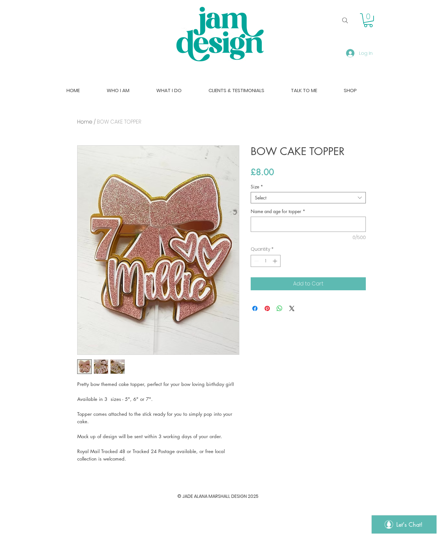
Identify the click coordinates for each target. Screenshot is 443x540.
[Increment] (275, 261)
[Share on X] (292, 308)
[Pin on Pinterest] (267, 308)
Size (257, 186)
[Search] (345, 20)
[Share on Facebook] (255, 308)
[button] (368, 20)
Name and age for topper (278, 211)
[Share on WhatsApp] (279, 308)
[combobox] (308, 197)
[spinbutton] (265, 261)
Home (84, 122)
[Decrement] (256, 261)
